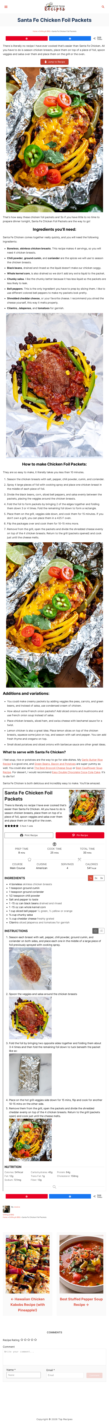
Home (35, 31)
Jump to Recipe (56, 61)
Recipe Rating (11, 1340)
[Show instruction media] (95, 931)
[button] (6, 825)
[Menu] (6, 7)
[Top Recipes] (54, 6)
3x (101, 878)
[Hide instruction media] (101, 931)
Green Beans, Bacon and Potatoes (55, 763)
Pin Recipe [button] (82, 835)
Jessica (17, 1207)
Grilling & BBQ (44, 31)
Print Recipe (31, 835)
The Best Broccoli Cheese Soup (53, 767)
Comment (9, 1346)
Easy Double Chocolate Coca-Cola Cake (76, 772)
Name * (11, 1369)
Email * (50, 1370)
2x (96, 878)
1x (91, 878)
